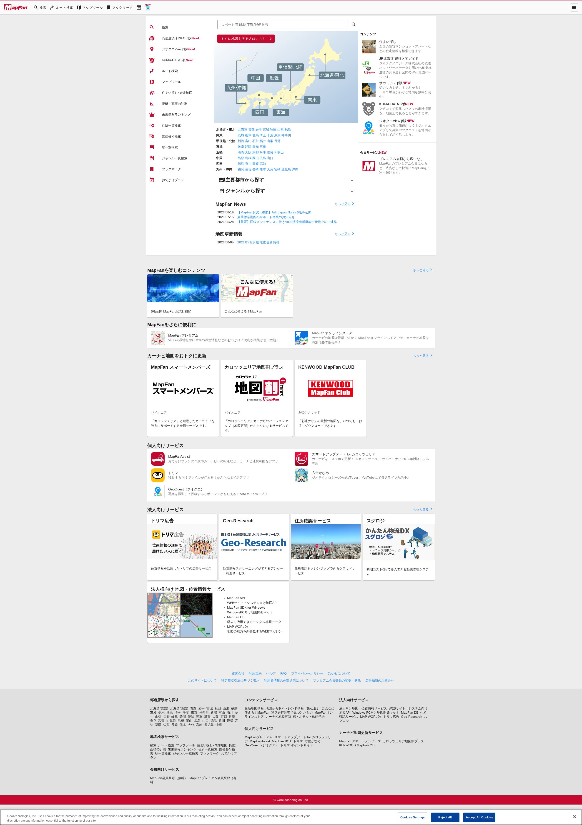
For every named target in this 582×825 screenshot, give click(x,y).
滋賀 (241, 152)
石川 (255, 141)
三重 (263, 146)
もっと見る (345, 204)
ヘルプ (271, 673)
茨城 (241, 135)
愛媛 (255, 163)
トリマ (298, 741)
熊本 (263, 169)
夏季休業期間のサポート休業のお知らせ (266, 217)
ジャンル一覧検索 (185, 753)
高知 (263, 163)
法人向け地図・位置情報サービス (363, 708)
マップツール (185, 745)
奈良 (270, 152)
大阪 (248, 152)
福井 (263, 141)
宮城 (266, 129)
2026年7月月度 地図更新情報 (258, 242)
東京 (277, 135)
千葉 (270, 135)
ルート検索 (166, 745)
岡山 (255, 158)
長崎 (255, 169)
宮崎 (277, 169)
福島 (288, 129)
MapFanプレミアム (259, 737)
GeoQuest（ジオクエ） (261, 745)
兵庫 (263, 152)
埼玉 (263, 135)
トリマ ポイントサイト (296, 745)
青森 (251, 129)
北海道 (242, 129)
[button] (286, 179)
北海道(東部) (159, 708)
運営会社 (238, 673)
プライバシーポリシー (307, 673)
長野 (277, 141)
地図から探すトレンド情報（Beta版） (293, 708)
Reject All (445, 817)
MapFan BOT (281, 741)
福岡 (241, 169)
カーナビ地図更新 (278, 716)
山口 (270, 158)
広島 (263, 158)
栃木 (248, 135)
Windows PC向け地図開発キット (375, 712)
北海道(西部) (179, 708)
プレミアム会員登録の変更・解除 (337, 680)
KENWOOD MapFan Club (357, 745)
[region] (291, 817)
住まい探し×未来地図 (212, 745)
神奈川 (286, 135)
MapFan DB (409, 712)
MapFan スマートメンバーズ (360, 741)
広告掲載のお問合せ (379, 680)
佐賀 (248, 169)
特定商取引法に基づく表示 (240, 680)
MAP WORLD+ (370, 716)
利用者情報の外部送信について (286, 680)
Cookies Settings (412, 817)
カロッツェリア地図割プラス (403, 741)
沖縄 (295, 169)
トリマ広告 (391, 716)
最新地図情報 (254, 708)
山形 (280, 129)
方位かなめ (313, 741)
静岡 (248, 146)
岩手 (259, 129)
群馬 (255, 135)
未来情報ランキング (182, 749)
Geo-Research (411, 716)
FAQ (283, 673)
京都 (255, 152)
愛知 (255, 146)
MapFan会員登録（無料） (169, 778)
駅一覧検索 (163, 753)
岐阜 (241, 146)
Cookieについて (339, 673)
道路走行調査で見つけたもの (292, 712)
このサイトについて (202, 680)
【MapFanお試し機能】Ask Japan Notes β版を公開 (274, 212)
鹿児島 (286, 169)
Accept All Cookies (479, 817)
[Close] (575, 817)
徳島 (241, 163)
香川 (248, 163)
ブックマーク (209, 753)
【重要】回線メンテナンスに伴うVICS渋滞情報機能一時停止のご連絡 (287, 222)
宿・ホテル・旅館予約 (309, 716)
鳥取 (241, 158)
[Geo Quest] (148, 7)
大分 (270, 169)
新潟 (241, 141)
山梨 (270, 141)
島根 (248, 158)
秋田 (273, 129)
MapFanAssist (260, 741)
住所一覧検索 (207, 749)
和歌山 (279, 152)
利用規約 (255, 673)
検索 (153, 745)
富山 (248, 141)
